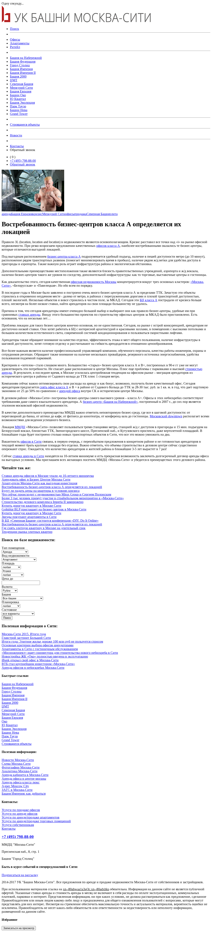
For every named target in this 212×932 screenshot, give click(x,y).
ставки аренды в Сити (28, 456)
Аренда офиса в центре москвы (24, 778)
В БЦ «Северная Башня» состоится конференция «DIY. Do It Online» (50, 520)
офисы (70, 214)
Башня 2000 (18, 76)
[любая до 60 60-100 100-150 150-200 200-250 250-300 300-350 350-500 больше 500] (11, 567)
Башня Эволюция (22, 102)
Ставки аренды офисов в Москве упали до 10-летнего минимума (48, 476)
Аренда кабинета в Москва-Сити (25, 775)
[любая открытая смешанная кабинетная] (11, 606)
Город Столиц (20, 65)
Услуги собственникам (18, 825)
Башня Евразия (20, 91)
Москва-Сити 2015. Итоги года (24, 634)
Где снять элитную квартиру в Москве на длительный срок (44, 528)
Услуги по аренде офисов (19, 813)
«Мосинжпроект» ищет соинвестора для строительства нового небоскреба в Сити (60, 652)
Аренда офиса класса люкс (21, 782)
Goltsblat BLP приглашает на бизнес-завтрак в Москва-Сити (44, 509)
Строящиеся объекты (25, 124)
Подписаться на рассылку (20, 875)
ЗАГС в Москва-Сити (17, 790)
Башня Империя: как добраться (24, 793)
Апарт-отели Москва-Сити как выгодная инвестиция (39, 483)
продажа (81, 214)
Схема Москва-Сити (16, 763)
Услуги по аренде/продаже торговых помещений (36, 821)
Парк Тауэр (18, 106)
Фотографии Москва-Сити (21, 767)
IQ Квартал (18, 99)
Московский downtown (166, 416)
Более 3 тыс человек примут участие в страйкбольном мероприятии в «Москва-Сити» (63, 498)
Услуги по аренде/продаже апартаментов (30, 817)
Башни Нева (18, 110)
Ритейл (15, 47)
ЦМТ (13, 80)
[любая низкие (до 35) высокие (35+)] (13, 574)
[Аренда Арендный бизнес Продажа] (15, 551)
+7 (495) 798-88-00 (23, 160)
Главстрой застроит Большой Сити (26, 638)
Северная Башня (21, 84)
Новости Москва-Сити (18, 760)
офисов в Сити (31, 441)
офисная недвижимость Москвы (93, 282)
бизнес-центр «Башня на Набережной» (110, 401)
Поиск (14, 28)
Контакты (17, 146)
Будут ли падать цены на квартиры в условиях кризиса (41, 490)
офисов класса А (108, 245)
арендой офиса (69, 391)
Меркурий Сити (21, 87)
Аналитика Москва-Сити (19, 771)
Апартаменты (19, 43)
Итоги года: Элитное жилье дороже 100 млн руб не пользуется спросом (52, 641)
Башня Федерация (22, 61)
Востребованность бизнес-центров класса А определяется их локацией (52, 487)
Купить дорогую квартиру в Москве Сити (31, 505)
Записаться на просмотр (18, 928)
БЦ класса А (148, 300)
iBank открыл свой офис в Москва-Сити (30, 660)
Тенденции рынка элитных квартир (27, 532)
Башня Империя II (23, 72)
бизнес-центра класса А (64, 256)
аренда (6, 214)
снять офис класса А (54, 387)
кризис (37, 214)
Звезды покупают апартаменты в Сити (29, 517)
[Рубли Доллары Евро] (10, 590)
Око (4, 721)
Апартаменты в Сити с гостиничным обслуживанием (40, 649)
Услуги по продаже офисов (21, 810)
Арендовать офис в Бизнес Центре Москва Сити (36, 479)
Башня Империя (21, 69)
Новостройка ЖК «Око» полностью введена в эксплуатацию (45, 656)
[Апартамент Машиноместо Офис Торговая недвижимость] (19, 559)
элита (114, 214)
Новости (16, 135)
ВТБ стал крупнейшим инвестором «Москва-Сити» (38, 664)
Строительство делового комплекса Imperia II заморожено (42, 502)
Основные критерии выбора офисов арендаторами (37, 645)
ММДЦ (20, 427)
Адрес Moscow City (15, 786)
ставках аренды (29, 314)
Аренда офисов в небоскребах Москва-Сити (33, 667)
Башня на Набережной (26, 58)
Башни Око (18, 95)
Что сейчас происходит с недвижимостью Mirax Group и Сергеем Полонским (56, 494)
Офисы (15, 39)
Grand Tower (19, 114)
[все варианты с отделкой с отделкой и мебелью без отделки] (18, 613)
